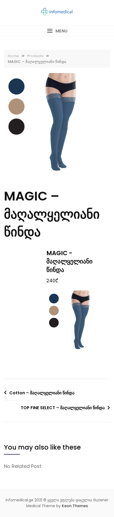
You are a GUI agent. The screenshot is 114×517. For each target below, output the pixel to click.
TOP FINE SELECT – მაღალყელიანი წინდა (63, 408)
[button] (57, 30)
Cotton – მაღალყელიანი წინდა (41, 393)
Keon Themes (75, 506)
